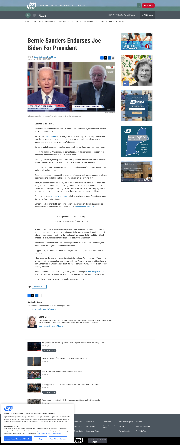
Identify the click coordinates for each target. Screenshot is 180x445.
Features (49, 22)
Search (122, 22)
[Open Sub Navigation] (42, 22)
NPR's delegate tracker (95, 271)
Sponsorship (89, 22)
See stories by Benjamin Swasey (42, 309)
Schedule (113, 22)
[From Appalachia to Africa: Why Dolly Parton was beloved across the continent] (34, 388)
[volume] (34, 15)
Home (27, 22)
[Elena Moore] (32, 322)
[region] (37, 423)
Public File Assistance (143, 426)
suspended (51, 136)
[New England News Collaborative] (136, 141)
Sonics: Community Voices (109, 426)
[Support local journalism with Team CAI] (136, 41)
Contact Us (90, 422)
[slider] (37, 15)
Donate (149, 5)
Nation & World (39, 287)
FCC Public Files (141, 431)
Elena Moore (51, 57)
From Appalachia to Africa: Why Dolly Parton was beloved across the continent (70, 385)
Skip (40, 439)
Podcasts (139, 422)
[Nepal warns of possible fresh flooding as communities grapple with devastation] (34, 403)
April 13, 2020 (82, 221)
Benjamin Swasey (40, 57)
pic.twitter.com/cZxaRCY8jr (73, 217)
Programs (36, 22)
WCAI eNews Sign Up (126, 422)
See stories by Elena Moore (51, 326)
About (102, 22)
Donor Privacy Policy (76, 431)
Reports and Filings (92, 431)
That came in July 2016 (84, 207)
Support (75, 22)
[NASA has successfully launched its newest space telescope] (34, 361)
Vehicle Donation (124, 431)
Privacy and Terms (76, 422)
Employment (107, 422)
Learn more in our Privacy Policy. (49, 433)
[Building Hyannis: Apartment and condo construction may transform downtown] (136, 171)
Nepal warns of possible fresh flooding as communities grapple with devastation (71, 400)
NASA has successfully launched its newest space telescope (64, 358)
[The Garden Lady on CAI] (136, 70)
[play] (28, 15)
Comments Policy (76, 426)
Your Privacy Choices (58, 439)
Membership (90, 426)
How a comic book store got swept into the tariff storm (62, 371)
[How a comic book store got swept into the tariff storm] (34, 374)
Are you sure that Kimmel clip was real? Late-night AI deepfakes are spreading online (73, 343)
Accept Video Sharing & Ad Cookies (18, 439)
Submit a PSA (124, 426)
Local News (63, 22)
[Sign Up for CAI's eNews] (136, 105)
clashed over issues (59, 196)
